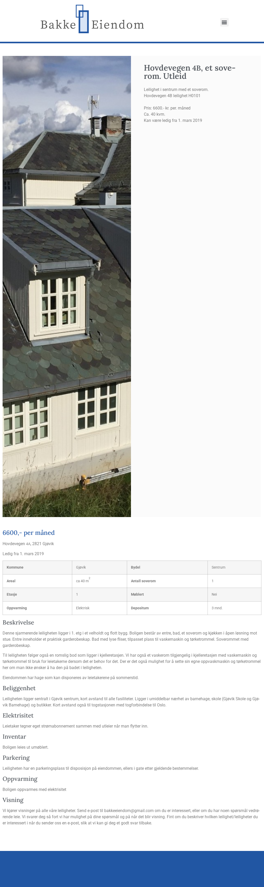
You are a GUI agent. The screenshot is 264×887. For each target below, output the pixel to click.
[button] (224, 22)
